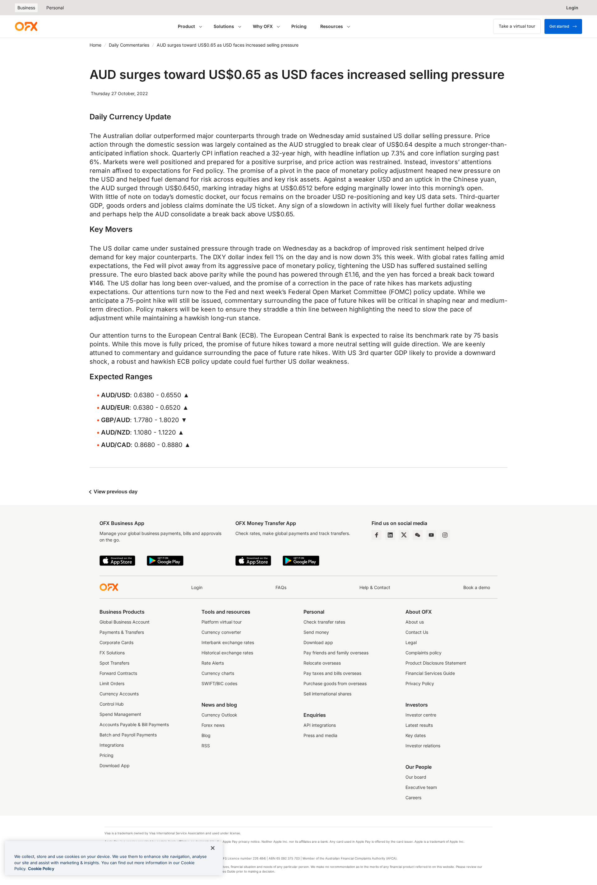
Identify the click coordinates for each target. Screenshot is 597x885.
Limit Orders (112, 683)
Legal (411, 642)
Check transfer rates (324, 622)
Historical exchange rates (227, 652)
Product (186, 26)
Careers (413, 797)
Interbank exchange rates (227, 642)
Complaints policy (423, 652)
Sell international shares (327, 693)
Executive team (421, 787)
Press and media (320, 735)
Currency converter (221, 632)
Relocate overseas (322, 663)
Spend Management (120, 714)
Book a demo (476, 587)
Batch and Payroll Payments (128, 734)
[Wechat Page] (418, 535)
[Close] (213, 848)
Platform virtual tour (221, 622)
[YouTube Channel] (431, 535)
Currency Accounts (119, 693)
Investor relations (422, 745)
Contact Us (416, 632)
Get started (559, 26)
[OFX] (26, 26)
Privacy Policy (419, 683)
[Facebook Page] (377, 535)
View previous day (114, 491)
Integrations (112, 745)
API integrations (319, 725)
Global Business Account (125, 622)
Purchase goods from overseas (335, 683)
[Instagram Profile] (445, 535)
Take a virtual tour (517, 26)
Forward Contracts (118, 673)
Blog (206, 735)
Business (26, 7)
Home (95, 45)
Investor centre (420, 714)
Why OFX (263, 26)
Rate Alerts (212, 663)
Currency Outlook (219, 714)
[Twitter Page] (404, 535)
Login (196, 587)
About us (414, 622)
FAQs (280, 587)
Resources (331, 26)
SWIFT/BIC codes (219, 683)
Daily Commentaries (129, 45)
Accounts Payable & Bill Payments (134, 724)
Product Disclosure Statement (435, 663)
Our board (415, 777)
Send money (316, 632)
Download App (115, 765)
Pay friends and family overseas (335, 652)
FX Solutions (112, 652)
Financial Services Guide (430, 673)
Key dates (415, 735)
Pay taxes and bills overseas (332, 673)
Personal (55, 7)
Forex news (212, 725)
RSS (205, 745)
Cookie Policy (41, 868)
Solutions (224, 26)
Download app (318, 642)
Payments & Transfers (122, 632)
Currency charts (217, 673)
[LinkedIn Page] (390, 535)
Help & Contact (374, 587)
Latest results (419, 725)
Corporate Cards (116, 642)
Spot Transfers (114, 663)
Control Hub (112, 704)
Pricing (299, 26)
